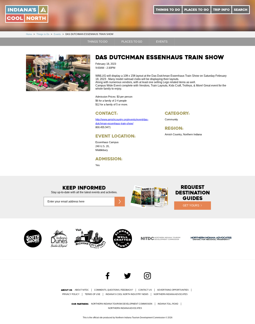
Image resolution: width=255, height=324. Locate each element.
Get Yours (191, 205)
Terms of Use (92, 294)
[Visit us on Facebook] (107, 275)
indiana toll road (168, 304)
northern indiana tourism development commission (121, 304)
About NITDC (82, 290)
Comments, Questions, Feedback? (113, 290)
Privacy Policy (70, 294)
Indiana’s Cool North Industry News (127, 294)
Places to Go (196, 10)
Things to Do (168, 10)
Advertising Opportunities (173, 290)
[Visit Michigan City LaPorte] (90, 239)
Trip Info (221, 10)
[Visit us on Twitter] (127, 275)
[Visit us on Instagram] (147, 275)
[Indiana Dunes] (59, 239)
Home (29, 34)
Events (57, 34)
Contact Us (145, 290)
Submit (119, 201)
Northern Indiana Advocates (171, 294)
